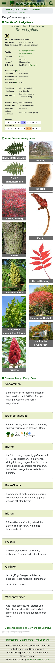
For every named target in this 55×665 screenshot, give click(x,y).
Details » (33, 65)
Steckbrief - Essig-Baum (18, 22)
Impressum (12, 639)
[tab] (27, 384)
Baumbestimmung (22, 10)
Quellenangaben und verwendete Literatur (28, 627)
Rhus (21, 56)
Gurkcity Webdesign (38, 659)
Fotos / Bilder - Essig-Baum (20, 138)
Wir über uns (42, 639)
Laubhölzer (36, 10)
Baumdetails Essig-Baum (17, 12)
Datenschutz (27, 639)
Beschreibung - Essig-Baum (20, 378)
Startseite (8, 10)
